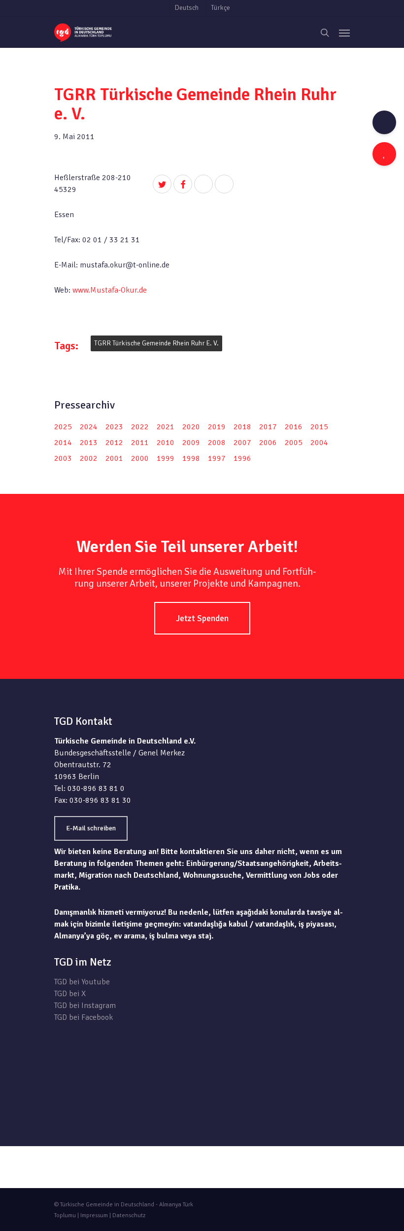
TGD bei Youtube (82, 982)
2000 (140, 458)
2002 (89, 458)
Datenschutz (128, 1215)
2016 (294, 427)
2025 (63, 427)
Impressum (94, 1215)
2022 (140, 427)
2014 (63, 443)
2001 (114, 458)
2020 (191, 427)
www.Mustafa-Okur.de (109, 290)
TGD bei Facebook (83, 1017)
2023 (114, 427)
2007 (242, 443)
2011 (140, 443)
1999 (165, 458)
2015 (319, 427)
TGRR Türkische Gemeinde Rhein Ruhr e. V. (156, 343)
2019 (217, 427)
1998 (191, 458)
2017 (268, 427)
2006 (268, 443)
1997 (217, 458)
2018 (242, 427)
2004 (319, 443)
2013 (89, 443)
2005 (294, 443)
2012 (114, 443)
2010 (165, 443)
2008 (217, 443)
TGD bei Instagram (85, 1005)
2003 (63, 458)
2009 (191, 443)
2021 (165, 427)
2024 (89, 427)
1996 (242, 458)
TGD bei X (70, 994)
